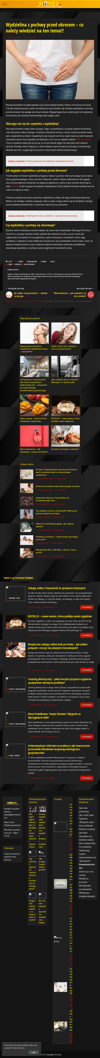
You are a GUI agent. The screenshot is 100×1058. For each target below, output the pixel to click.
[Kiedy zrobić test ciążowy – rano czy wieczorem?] (65, 333)
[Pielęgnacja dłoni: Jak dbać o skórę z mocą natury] (26, 553)
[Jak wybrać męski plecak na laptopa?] (60, 1026)
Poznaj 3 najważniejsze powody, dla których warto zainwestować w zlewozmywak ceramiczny (56, 472)
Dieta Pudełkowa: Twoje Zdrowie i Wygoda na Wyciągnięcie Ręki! (54, 715)
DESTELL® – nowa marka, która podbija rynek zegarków (60, 616)
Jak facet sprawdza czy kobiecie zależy (86, 836)
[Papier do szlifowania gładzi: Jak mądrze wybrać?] (26, 527)
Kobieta (18, 264)
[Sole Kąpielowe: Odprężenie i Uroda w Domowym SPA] (60, 987)
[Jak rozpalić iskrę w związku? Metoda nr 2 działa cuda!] (65, 366)
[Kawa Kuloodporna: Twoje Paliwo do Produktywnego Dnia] (26, 501)
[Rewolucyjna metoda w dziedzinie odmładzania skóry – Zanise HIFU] (34, 333)
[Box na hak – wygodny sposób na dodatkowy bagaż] (42, 895)
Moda (11, 626)
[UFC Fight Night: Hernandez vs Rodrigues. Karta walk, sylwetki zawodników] (32, 809)
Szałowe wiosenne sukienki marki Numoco (12, 857)
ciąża (21, 261)
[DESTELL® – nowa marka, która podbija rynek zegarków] (65, 405)
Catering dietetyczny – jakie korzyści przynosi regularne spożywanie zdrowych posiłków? (59, 681)
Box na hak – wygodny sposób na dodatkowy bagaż (42, 912)
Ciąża (10, 264)
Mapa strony (9, 822)
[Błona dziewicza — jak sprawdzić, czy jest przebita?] (34, 436)
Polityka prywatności (12, 825)
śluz (53, 261)
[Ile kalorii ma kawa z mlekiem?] (65, 436)
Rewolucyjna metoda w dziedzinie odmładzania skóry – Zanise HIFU (34, 349)
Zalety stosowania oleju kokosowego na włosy (58, 486)
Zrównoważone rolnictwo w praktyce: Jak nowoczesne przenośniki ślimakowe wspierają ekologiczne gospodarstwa (59, 749)
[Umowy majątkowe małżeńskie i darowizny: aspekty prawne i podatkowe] (42, 809)
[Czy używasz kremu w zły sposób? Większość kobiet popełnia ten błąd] (26, 514)
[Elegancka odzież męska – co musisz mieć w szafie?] (32, 895)
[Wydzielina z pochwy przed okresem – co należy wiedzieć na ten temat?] (50, 69)
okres (44, 261)
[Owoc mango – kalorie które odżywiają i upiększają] (34, 405)
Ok (34, 1052)
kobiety (14, 186)
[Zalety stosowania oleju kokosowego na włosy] (26, 488)
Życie (11, 654)
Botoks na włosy (87, 829)
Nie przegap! (29, 264)
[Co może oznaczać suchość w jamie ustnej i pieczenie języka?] (60, 827)
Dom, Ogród (14, 755)
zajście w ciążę (83, 139)
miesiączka (32, 261)
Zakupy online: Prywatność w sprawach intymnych (57, 588)
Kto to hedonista (87, 843)
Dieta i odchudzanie (18, 689)
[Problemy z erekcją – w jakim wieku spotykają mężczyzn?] (26, 540)
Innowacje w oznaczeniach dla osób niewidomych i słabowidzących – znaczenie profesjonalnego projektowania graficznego (33, 385)
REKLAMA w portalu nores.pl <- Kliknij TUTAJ (12, 832)
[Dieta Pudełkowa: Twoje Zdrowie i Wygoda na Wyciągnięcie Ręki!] (15, 719)
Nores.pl (57, 1054)
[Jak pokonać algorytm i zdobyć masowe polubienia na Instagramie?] (32, 853)
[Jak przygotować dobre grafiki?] (42, 853)
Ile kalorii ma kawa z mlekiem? (65, 449)
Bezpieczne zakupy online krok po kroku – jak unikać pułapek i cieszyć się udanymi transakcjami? (57, 646)
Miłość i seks (14, 598)
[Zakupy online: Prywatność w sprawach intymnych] (15, 593)
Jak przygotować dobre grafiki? (42, 864)
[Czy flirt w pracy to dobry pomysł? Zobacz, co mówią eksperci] (60, 941)
